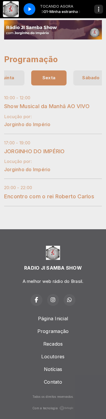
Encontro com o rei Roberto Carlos (49, 196)
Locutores (52, 356)
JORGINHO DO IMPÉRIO (34, 151)
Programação (53, 331)
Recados (53, 344)
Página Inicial (53, 318)
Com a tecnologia (45, 408)
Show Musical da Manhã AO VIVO (47, 106)
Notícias (53, 369)
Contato (53, 382)
